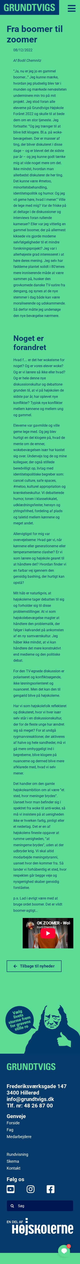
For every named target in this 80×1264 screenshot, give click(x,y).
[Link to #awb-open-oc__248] (72, 8)
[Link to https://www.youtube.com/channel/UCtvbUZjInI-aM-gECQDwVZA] (8, 1189)
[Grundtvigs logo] (31, 1066)
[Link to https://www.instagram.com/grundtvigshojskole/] (28, 1189)
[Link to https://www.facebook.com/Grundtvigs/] (48, 1189)
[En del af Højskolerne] (40, 1226)
